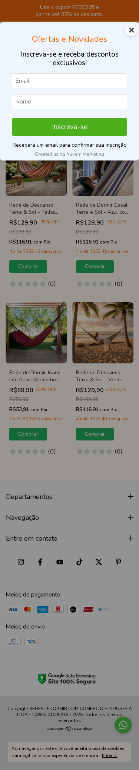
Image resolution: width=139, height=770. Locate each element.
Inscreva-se (69, 127)
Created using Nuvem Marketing (69, 154)
